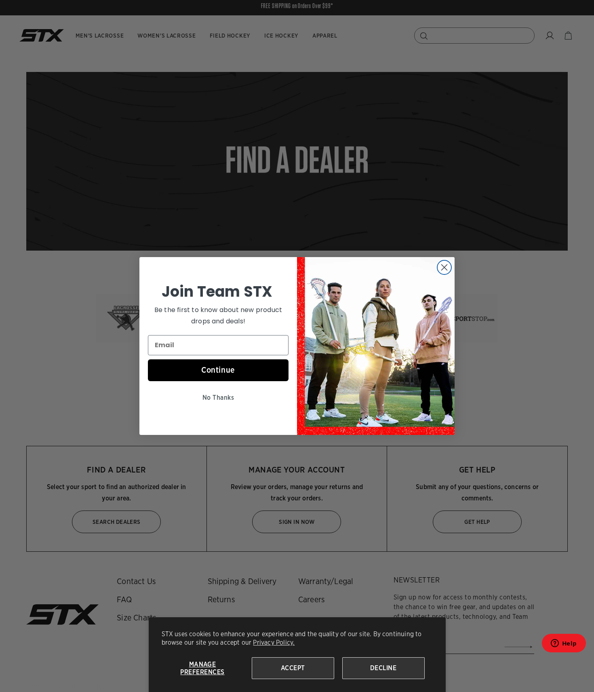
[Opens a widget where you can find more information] (563, 646)
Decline (383, 668)
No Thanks (218, 397)
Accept (293, 668)
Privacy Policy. (274, 642)
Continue (218, 370)
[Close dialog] (444, 267)
